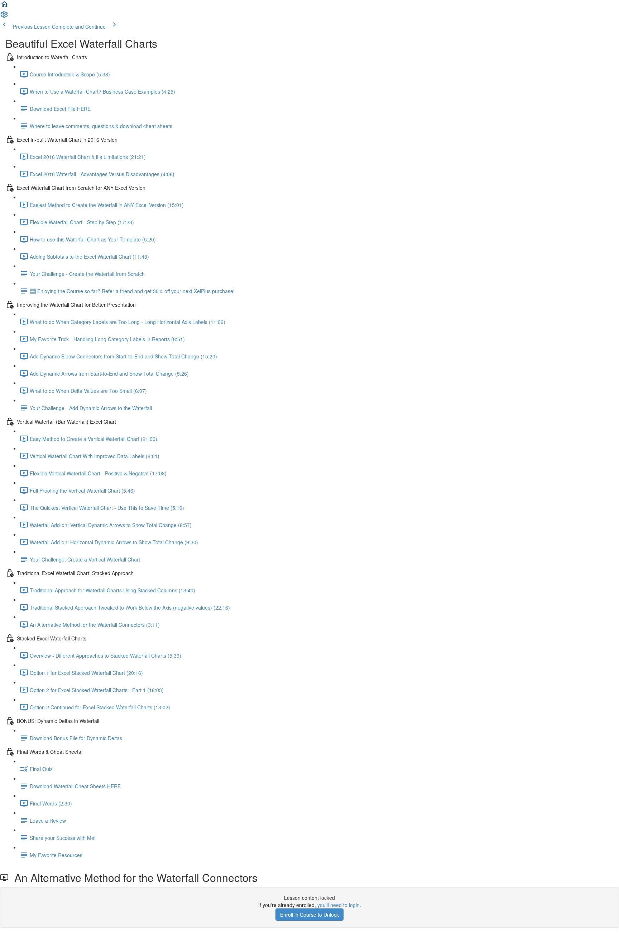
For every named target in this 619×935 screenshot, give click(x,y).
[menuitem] (4, 16)
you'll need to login (338, 904)
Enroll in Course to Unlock (309, 914)
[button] (4, 6)
